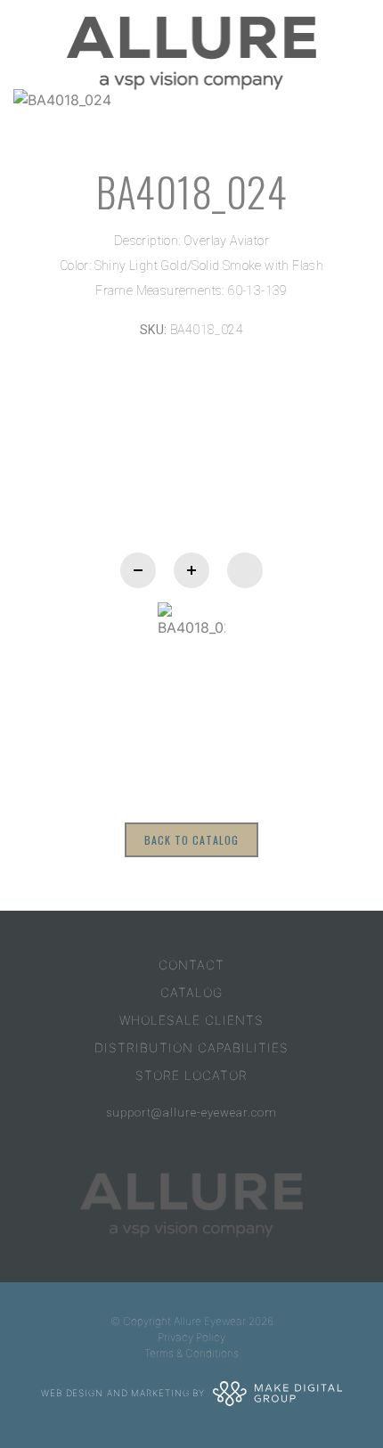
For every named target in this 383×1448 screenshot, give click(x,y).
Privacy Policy (191, 1337)
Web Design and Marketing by (124, 1392)
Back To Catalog (191, 839)
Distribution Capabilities (191, 1047)
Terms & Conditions (191, 1353)
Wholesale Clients (191, 1019)
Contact (191, 964)
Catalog (191, 992)
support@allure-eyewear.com (191, 1112)
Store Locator (191, 1075)
